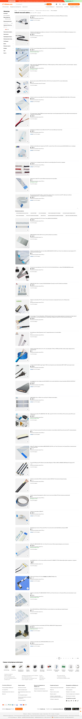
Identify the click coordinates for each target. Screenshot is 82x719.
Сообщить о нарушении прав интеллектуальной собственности (56, 697)
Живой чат (52, 689)
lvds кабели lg (42, 678)
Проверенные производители (39, 688)
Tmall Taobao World (35, 713)
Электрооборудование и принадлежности (26, 10)
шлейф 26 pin (7, 679)
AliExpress (25, 713)
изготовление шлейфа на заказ (63, 678)
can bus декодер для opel (9, 676)
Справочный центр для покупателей (56, 687)
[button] (45, 4)
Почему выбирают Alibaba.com (7, 687)
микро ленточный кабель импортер (71, 215)
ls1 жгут (41, 675)
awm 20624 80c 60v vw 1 (27, 676)
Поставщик (38, 20)
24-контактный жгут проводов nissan (29, 678)
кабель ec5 (41, 679)
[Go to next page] (75, 658)
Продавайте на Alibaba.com (71, 687)
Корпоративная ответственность (8, 691)
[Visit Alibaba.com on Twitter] (71, 700)
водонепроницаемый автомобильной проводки (55, 215)
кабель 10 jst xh (43, 215)
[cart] (60, 4)
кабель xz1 (41, 676)
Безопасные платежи (22, 687)
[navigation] (8, 334)
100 (72, 658)
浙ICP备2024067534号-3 (69, 717)
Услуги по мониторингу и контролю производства (24, 698)
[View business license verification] (51, 717)
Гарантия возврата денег (22, 689)
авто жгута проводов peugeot (10, 678)
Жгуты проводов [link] (54, 10)
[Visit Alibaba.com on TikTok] (78, 700)
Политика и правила (21, 700)
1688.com (29, 713)
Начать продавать (69, 689)
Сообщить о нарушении (54, 699)
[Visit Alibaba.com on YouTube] (75, 700)
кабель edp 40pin (7, 675)
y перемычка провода (61, 676)
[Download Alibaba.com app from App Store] (67, 709)
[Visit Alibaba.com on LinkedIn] (69, 700)
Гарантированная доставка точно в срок (24, 692)
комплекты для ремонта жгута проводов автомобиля (30, 675)
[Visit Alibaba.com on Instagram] (73, 700)
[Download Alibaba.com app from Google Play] (76, 709)
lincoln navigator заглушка (27, 679)
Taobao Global (45, 713)
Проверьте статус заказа (70, 691)
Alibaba (16, 10)
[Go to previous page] (56, 658)
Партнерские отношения (70, 696)
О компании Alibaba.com (7, 685)
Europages (57, 713)
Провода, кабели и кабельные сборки (42, 10)
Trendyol (52, 713)
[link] (80, 708)
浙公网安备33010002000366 (59, 717)
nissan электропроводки (20, 215)
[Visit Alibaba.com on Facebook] (66, 700)
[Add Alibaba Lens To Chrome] (19, 709)
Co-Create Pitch (5, 689)
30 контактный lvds (61, 675)
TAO (49, 713)
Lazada (41, 713)
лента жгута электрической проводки (32, 215)
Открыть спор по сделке (54, 691)
